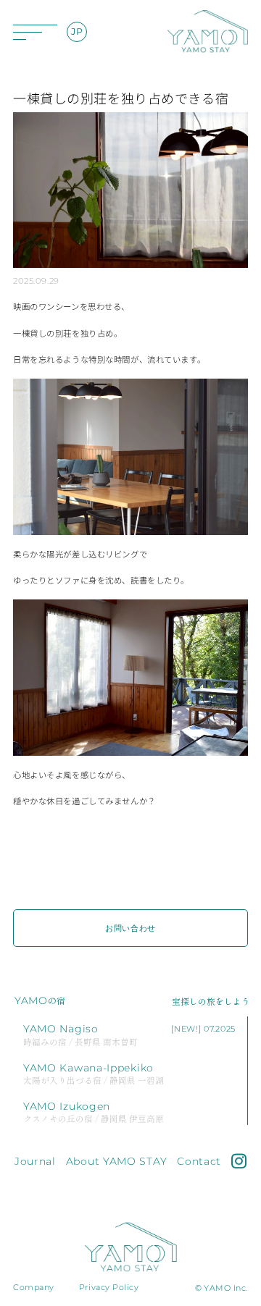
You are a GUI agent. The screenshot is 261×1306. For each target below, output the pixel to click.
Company (33, 1287)
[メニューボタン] (35, 32)
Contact (199, 1161)
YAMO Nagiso (80, 1034)
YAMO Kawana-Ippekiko (93, 1073)
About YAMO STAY (116, 1161)
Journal (35, 1161)
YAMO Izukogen (93, 1112)
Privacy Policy (109, 1287)
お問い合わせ (130, 928)
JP (77, 31)
